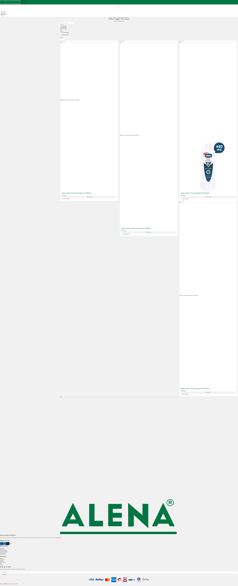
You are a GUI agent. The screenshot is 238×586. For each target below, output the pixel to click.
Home (111, 17)
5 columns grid (65, 32)
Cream (181, 37)
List (61, 29)
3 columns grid (63, 27)
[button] (0, 6)
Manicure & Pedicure (184, 55)
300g (181, 39)
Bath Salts (181, 35)
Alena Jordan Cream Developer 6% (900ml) (195, 388)
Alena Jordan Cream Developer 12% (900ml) (135, 228)
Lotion (180, 49)
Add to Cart (148, 232)
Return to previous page (119, 21)
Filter (180, 77)
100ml (181, 51)
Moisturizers (182, 57)
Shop (114, 17)
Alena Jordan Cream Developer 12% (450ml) (76, 193)
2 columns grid (63, 26)
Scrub (180, 63)
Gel (180, 45)
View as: (62, 24)
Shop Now (23, 0)
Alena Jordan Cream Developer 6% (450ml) (195, 193)
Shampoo (181, 67)
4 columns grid (63, 28)
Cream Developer (183, 33)
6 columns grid (65, 34)
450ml (182, 86)
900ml (182, 88)
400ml (181, 53)
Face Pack (181, 41)
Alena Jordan (182, 31)
